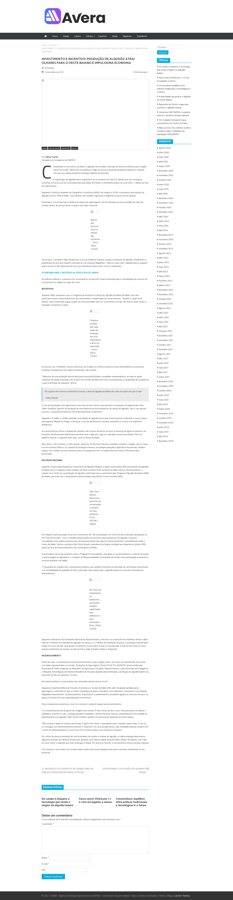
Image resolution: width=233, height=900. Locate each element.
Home (55, 36)
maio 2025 (164, 189)
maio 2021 (164, 367)
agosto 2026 (165, 147)
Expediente (142, 36)
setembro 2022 (166, 303)
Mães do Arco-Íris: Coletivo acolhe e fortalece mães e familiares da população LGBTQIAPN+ (174, 131)
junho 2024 (164, 221)
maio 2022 (164, 321)
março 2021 (164, 376)
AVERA (44, 148)
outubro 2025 (165, 179)
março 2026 (164, 166)
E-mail (45, 863)
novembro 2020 (166, 386)
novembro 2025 (166, 175)
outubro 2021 (165, 344)
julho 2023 (163, 257)
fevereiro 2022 (165, 331)
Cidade (66, 36)
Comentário (48, 824)
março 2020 (164, 408)
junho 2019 (164, 427)
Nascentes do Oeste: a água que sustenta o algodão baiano (172, 106)
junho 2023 (164, 262)
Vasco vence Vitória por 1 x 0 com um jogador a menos (95, 800)
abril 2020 (163, 404)
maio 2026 (164, 157)
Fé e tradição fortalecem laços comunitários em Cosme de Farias (172, 121)
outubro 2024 (165, 207)
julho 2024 (163, 216)
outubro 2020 (165, 390)
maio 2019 (164, 431)
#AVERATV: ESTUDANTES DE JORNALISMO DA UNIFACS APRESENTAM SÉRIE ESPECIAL (67, 770)
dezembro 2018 (166, 441)
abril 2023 (163, 271)
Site (43, 869)
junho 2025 (164, 184)
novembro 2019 (166, 413)
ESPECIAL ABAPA (54, 148)
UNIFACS (75, 148)
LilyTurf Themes (182, 895)
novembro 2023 (166, 239)
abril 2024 (163, 230)
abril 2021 (163, 372)
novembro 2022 (166, 294)
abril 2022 (163, 326)
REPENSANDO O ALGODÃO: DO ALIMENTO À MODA (126, 770)
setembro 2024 (166, 212)
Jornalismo (65, 148)
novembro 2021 (166, 340)
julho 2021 (163, 358)
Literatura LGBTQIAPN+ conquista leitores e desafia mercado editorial (173, 113)
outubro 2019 (165, 418)
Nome (45, 857)
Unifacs (89, 36)
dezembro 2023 (166, 234)
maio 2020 (164, 399)
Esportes (102, 36)
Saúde (115, 36)
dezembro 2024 (166, 198)
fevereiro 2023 (165, 280)
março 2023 (164, 276)
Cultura (77, 36)
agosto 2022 (165, 308)
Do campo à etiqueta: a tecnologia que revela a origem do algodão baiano (57, 802)
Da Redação (49, 67)
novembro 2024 (166, 202)
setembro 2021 (166, 349)
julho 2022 (163, 312)
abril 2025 (163, 193)
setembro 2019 (166, 422)
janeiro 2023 (164, 285)
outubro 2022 (165, 299)
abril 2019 (163, 436)
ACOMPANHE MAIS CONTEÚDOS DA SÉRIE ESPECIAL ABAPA (70, 272)
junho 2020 (164, 395)
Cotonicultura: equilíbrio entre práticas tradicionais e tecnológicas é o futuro (131, 802)
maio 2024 (164, 225)
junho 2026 (164, 152)
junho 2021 (164, 363)
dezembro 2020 (166, 381)
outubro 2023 (165, 244)
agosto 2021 (165, 354)
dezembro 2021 (166, 335)
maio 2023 (164, 266)
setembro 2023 (166, 248)
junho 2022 (164, 317)
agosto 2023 (165, 253)
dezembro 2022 (166, 289)
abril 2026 (163, 161)
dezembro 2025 (166, 170)
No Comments (142, 72)
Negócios (127, 36)
